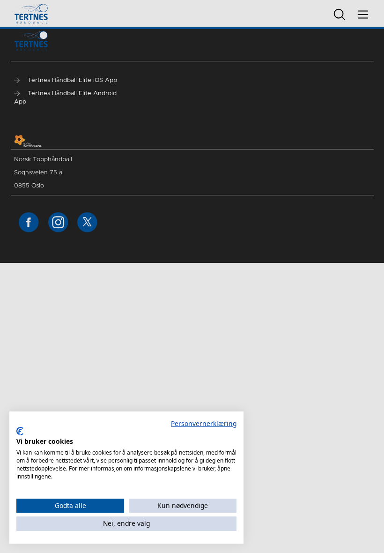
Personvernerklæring (203, 423)
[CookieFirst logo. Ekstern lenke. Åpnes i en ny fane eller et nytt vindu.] (19, 431)
